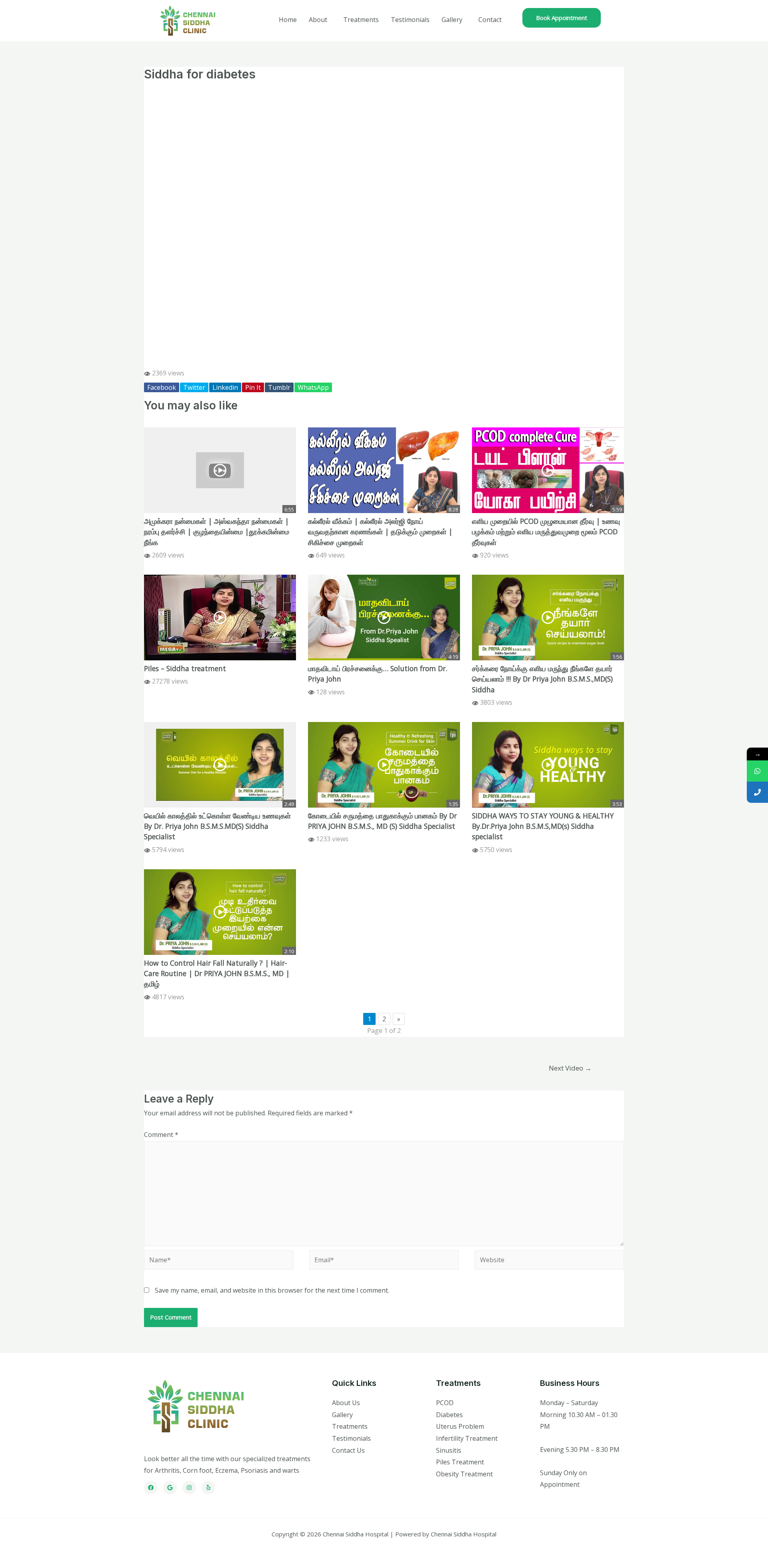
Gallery (452, 19)
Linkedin (225, 387)
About (318, 19)
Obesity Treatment (464, 1474)
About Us (346, 1402)
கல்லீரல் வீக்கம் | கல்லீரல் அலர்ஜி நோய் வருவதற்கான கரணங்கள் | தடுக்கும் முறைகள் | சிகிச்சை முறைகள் (380, 531)
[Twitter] (170, 1487)
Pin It (253, 387)
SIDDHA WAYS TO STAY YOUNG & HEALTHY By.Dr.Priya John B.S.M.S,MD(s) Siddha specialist (543, 826)
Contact (490, 19)
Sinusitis (448, 1450)
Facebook (161, 387)
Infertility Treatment (467, 1438)
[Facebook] (151, 1487)
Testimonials (410, 19)
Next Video (570, 1068)
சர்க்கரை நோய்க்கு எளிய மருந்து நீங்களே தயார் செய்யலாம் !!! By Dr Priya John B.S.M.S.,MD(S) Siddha (542, 679)
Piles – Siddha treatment (185, 668)
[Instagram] (189, 1487)
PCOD (445, 1402)
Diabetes (449, 1414)
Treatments (361, 19)
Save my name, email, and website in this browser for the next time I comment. (272, 1290)
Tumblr (279, 387)
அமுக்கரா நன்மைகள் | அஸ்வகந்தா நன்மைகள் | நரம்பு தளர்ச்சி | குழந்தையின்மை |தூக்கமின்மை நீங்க (216, 531)
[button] (561, 18)
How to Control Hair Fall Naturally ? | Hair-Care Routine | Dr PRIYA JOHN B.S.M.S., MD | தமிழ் (217, 973)
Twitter (194, 387)
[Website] (549, 1261)
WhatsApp (313, 387)
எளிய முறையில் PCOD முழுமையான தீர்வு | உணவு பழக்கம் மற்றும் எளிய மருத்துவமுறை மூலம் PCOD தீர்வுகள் (546, 531)
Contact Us (348, 1450)
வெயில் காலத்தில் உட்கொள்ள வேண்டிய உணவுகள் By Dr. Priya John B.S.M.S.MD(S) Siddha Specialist (217, 826)
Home (288, 19)
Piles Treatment (460, 1462)
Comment (161, 1134)
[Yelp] (208, 1487)
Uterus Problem (460, 1426)
